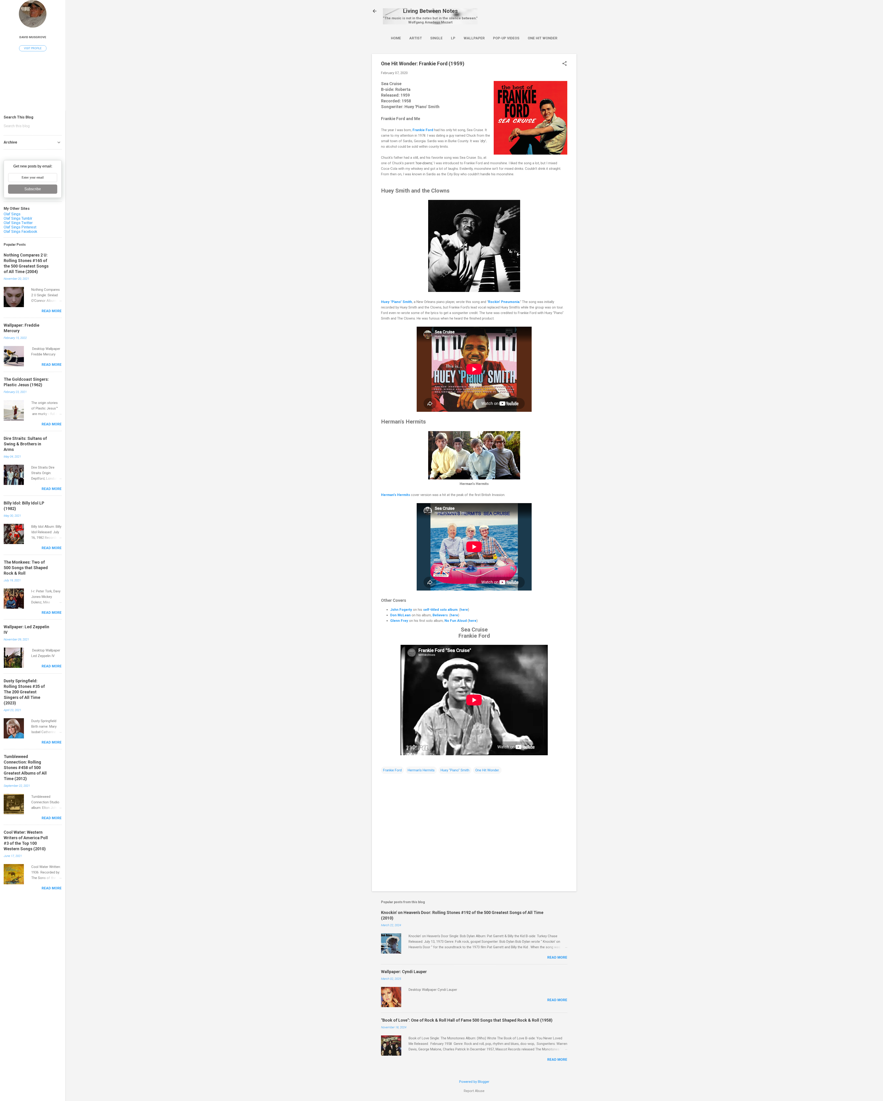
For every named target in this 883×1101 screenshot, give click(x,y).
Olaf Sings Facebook (20, 231)
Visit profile (33, 48)
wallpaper (474, 38)
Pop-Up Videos (506, 38)
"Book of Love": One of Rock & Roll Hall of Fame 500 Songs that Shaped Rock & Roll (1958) (467, 1020)
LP (453, 38)
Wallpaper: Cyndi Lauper (404, 971)
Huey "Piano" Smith (396, 302)
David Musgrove (32, 37)
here (464, 610)
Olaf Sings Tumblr (18, 218)
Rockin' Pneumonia (503, 302)
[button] (564, 64)
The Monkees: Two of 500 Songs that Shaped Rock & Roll (26, 568)
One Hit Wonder (542, 38)
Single (436, 38)
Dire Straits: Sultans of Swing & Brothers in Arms (25, 444)
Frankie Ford (423, 130)
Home (396, 38)
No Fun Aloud (455, 621)
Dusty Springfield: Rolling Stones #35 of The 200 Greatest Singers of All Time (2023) (24, 691)
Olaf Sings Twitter (18, 223)
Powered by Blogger (474, 1082)
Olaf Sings (12, 214)
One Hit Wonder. (487, 770)
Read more (557, 957)
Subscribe (32, 189)
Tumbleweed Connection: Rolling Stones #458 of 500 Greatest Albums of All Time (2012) (25, 767)
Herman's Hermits (395, 495)
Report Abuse (474, 1091)
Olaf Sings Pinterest (20, 227)
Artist (415, 38)
